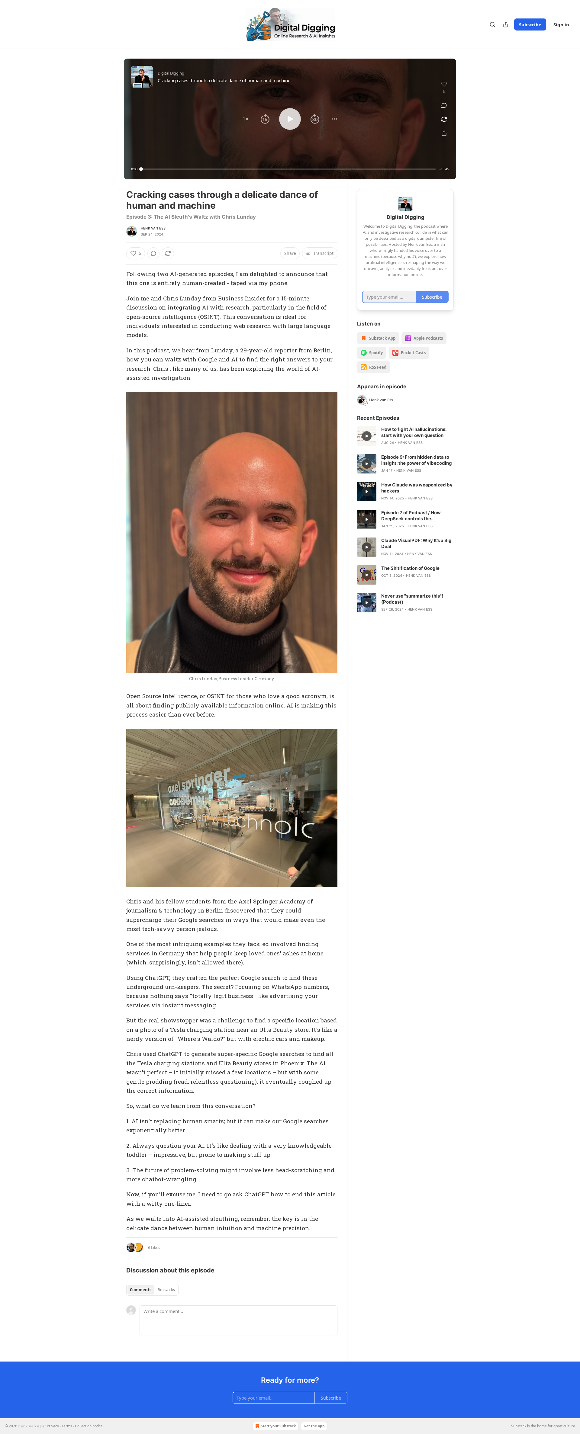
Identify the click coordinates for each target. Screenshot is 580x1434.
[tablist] (152, 1290)
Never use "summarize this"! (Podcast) (412, 599)
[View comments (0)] (444, 105)
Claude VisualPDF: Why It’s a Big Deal (416, 543)
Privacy (53, 1426)
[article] (405, 436)
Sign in (561, 24)
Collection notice (89, 1426)
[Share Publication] (506, 24)
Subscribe (530, 24)
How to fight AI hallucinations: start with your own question (413, 432)
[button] (246, 119)
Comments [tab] (140, 1289)
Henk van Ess (153, 228)
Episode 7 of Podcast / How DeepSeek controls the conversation (411, 516)
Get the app (314, 1426)
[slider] (288, 169)
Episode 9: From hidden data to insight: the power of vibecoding (416, 460)
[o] (367, 436)
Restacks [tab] (166, 1289)
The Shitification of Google (410, 568)
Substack (518, 1426)
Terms (67, 1426)
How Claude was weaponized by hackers (417, 488)
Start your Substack (278, 1426)
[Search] (492, 24)
